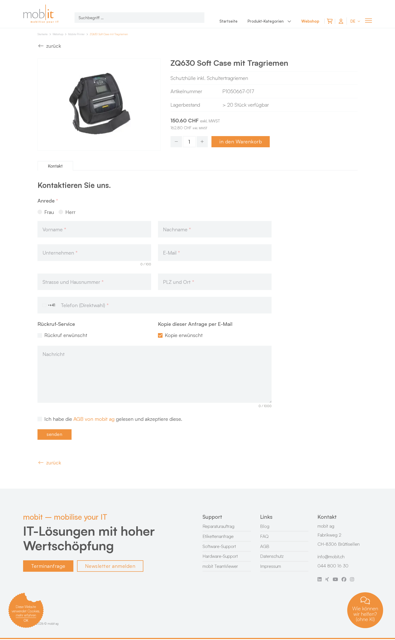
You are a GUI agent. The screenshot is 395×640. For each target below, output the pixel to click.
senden (54, 434)
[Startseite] (41, 14)
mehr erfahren (26, 615)
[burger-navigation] (368, 20)
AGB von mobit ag (94, 419)
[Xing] (327, 579)
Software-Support (219, 546)
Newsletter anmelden (110, 566)
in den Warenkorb (240, 141)
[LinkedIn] (320, 579)
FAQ (264, 536)
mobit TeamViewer (220, 566)
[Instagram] (352, 579)
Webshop (58, 34)
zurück (53, 46)
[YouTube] (335, 579)
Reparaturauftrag (218, 526)
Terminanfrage (48, 566)
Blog (264, 526)
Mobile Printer (76, 34)
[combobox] (46, 305)
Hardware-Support (220, 556)
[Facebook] (344, 579)
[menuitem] (228, 22)
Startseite (42, 34)
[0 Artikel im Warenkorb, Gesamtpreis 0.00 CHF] (329, 21)
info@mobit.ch (331, 556)
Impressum (270, 566)
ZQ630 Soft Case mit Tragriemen (109, 34)
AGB (264, 546)
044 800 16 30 (333, 566)
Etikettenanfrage (218, 536)
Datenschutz (272, 556)
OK (26, 620)
